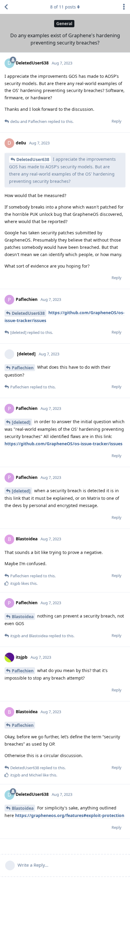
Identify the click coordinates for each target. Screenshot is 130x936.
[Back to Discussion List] (6, 7)
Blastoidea (23, 616)
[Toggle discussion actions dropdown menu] (124, 7)
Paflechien (23, 368)
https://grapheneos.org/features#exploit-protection (69, 815)
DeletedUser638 (32, 159)
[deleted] (21, 422)
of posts (63, 7)
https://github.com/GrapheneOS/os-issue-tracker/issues (63, 444)
